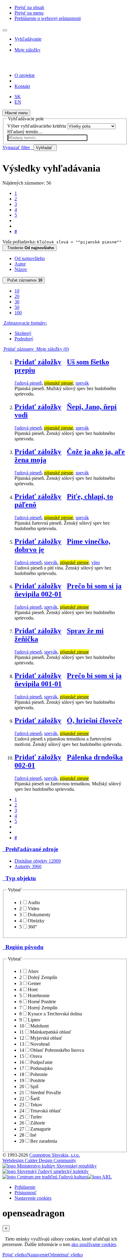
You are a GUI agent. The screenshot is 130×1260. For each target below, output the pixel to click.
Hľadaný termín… (25, 131)
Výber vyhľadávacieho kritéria (36, 126)
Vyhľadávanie (28, 39)
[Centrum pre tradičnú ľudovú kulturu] (45, 1176)
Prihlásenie (25, 1187)
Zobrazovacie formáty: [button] (24, 323)
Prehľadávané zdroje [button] (30, 849)
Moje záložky (28, 49)
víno (95, 562)
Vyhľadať (45, 147)
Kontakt (22, 86)
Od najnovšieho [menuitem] (30, 258)
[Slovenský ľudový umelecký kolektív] (45, 1171)
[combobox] (47, 138)
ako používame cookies (93, 1244)
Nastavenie (37, 1254)
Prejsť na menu (29, 12)
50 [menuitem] (17, 307)
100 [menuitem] (18, 312)
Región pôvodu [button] (23, 947)
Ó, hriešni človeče (94, 720)
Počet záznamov (23, 280)
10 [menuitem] (17, 290)
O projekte (25, 75)
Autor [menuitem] (20, 263)
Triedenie (29, 248)
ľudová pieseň (28, 383)
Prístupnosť (26, 1192)
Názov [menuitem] (21, 269)
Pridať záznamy (18, 349)
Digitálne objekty (38, 861)
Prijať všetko (14, 1254)
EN (18, 102)
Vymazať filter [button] (18, 147)
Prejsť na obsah (29, 7)
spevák (82, 383)
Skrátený (23, 333)
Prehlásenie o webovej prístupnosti (48, 18)
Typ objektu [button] (19, 878)
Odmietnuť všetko (65, 1254)
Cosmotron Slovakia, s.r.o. (54, 1155)
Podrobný (24, 338)
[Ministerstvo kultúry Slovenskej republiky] (49, 1165)
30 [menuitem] (17, 301)
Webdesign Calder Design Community (39, 1160)
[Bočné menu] (4, 30)
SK (18, 96)
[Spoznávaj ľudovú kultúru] (40, 65)
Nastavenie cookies (33, 1198)
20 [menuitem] (17, 296)
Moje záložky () (51, 349)
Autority (28, 866)
